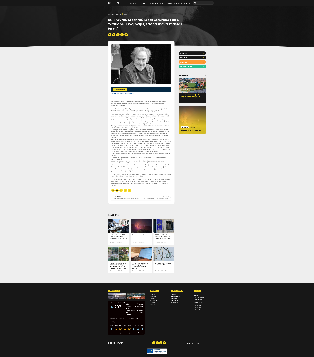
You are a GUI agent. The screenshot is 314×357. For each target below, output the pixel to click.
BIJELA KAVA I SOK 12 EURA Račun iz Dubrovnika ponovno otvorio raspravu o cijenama (118, 237)
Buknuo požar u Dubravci (140, 235)
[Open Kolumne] (190, 3)
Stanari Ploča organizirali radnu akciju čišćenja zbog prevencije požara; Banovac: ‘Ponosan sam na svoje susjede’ (118, 266)
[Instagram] (157, 342)
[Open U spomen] (147, 3)
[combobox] (203, 3)
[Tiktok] (160, 342)
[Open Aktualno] (137, 3)
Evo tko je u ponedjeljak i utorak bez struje (163, 264)
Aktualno (125, 14)
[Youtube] (164, 342)
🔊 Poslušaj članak (119, 89)
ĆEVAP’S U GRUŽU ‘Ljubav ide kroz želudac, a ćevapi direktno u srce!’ (192, 96)
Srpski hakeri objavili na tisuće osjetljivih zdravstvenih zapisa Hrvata (140, 265)
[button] (109, 34)
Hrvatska (157, 242)
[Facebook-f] (153, 342)
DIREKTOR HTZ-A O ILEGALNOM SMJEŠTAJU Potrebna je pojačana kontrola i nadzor (162, 237)
